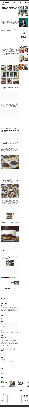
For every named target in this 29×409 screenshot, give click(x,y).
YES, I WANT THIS (19, 209)
